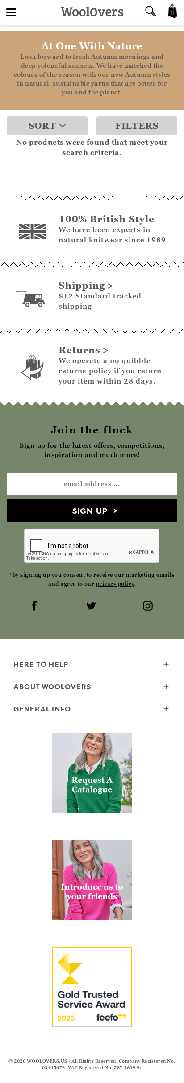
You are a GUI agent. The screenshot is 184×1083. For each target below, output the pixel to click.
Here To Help (40, 664)
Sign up (90, 510)
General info (42, 709)
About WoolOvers (52, 686)
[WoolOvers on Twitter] (92, 607)
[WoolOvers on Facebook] (35, 607)
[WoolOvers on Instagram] (149, 607)
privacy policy (115, 583)
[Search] (150, 12)
